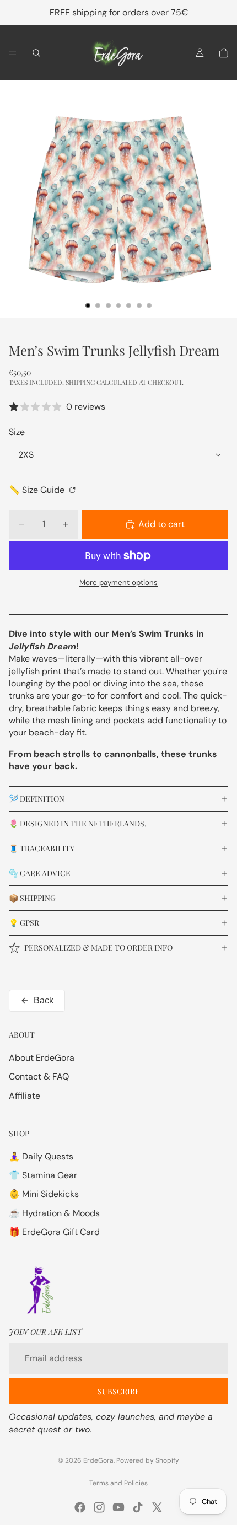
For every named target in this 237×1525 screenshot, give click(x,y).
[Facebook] (80, 1507)
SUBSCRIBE (119, 1391)
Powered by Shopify (147, 1460)
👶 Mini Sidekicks (44, 1194)
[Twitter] (157, 1507)
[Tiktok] (137, 1507)
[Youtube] (118, 1507)
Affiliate (24, 1096)
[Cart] (224, 53)
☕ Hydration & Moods (54, 1213)
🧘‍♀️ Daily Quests (41, 1156)
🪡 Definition (36, 798)
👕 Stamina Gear (43, 1175)
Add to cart (161, 524)
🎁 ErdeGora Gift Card (54, 1232)
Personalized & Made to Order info (98, 947)
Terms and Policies (118, 1483)
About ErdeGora (41, 1058)
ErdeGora (98, 1460)
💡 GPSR (24, 922)
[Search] (36, 53)
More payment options (118, 582)
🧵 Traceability (41, 848)
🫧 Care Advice (40, 873)
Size (17, 432)
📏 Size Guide (38, 490)
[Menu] (12, 53)
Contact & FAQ (39, 1076)
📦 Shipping (32, 898)
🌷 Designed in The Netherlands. (78, 823)
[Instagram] (99, 1507)
